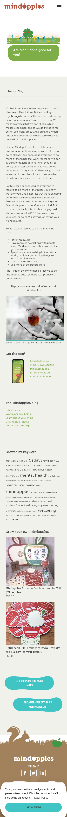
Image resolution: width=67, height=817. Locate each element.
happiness (37, 469)
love (17, 476)
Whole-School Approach (18, 515)
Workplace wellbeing (18, 413)
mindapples (18, 491)
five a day (20, 469)
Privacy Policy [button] (40, 797)
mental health (33, 475)
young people (12, 519)
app (57, 461)
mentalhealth (54, 476)
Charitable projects (17, 421)
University (11, 510)
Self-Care (18, 502)
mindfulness (36, 492)
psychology (11, 497)
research (20, 497)
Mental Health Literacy (41, 481)
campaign (19, 465)
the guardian (43, 506)
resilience (30, 497)
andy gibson (48, 460)
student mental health (41, 501)
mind (38, 486)
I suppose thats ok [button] (33, 807)
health (48, 469)
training (53, 505)
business (9, 466)
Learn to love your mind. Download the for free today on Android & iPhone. (42, 368)
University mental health (27, 511)
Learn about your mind (19, 417)
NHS (45, 492)
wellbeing (47, 510)
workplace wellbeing (46, 515)
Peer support (52, 492)
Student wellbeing (26, 505)
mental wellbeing (20, 485)
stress (25, 501)
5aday (34, 460)
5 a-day (25, 461)
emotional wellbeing (44, 466)
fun (28, 470)
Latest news (13, 410)
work (34, 515)
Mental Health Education (18, 480)
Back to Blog (14, 91)
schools (9, 501)
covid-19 (30, 465)
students (10, 505)
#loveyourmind (14, 461)
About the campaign (18, 425)
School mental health (46, 497)
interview (10, 476)
